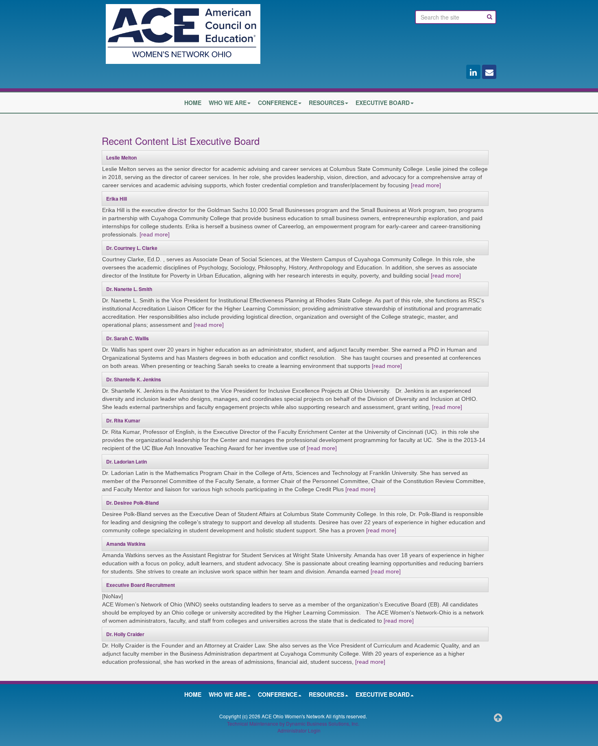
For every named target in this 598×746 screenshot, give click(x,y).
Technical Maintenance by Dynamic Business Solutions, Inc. (293, 723)
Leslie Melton (121, 157)
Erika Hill (116, 198)
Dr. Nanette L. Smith (129, 289)
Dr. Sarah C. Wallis (127, 338)
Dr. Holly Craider (125, 634)
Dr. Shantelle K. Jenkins (133, 379)
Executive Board (383, 102)
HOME (192, 102)
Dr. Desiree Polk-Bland (132, 502)
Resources (326, 102)
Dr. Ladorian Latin (126, 461)
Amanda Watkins (126, 543)
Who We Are (228, 102)
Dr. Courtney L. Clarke (131, 248)
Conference (277, 102)
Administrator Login (299, 730)
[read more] (426, 185)
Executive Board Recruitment (140, 584)
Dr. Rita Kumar (123, 420)
